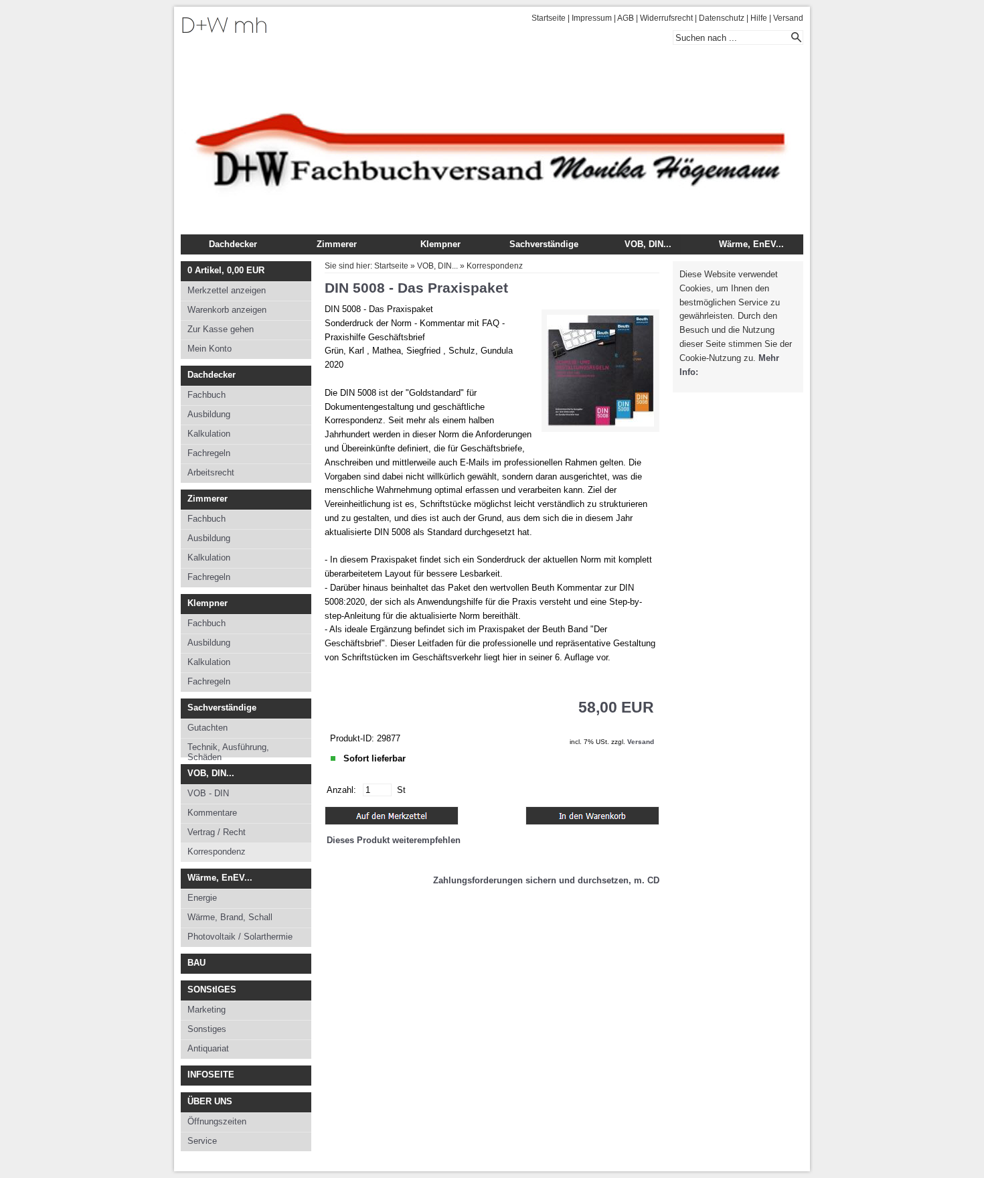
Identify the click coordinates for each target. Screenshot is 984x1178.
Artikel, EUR (225, 270)
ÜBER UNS (209, 1101)
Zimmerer (337, 244)
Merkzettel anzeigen (226, 290)
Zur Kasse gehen (220, 329)
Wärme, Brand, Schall (229, 917)
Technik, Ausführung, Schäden (228, 749)
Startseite (548, 18)
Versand (788, 18)
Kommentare (212, 813)
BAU (196, 963)
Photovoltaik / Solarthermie (240, 937)
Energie (202, 898)
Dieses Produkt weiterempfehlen (394, 840)
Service (202, 1141)
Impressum (592, 18)
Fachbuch (206, 395)
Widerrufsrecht (666, 18)
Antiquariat (208, 1048)
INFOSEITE (210, 1075)
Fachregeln (208, 453)
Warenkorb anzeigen (226, 310)
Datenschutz (721, 18)
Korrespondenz (216, 851)
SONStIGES (211, 989)
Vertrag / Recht (216, 832)
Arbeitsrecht (210, 472)
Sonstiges (206, 1029)
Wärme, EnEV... (751, 244)
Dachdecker (233, 244)
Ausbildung (208, 414)
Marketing (206, 1010)
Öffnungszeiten (216, 1121)
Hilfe (758, 18)
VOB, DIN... (648, 244)
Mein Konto (209, 349)
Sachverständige (543, 244)
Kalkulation (208, 434)
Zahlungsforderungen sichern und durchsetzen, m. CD (546, 880)
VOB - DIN (208, 793)
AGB (625, 18)
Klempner (440, 244)
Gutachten (207, 728)
